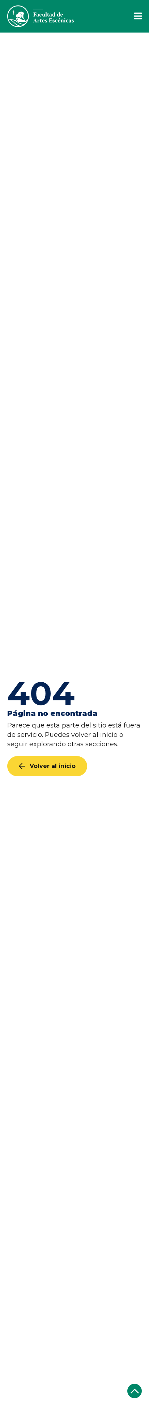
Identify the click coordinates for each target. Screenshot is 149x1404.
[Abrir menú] (133, 16)
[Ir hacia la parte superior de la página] (134, 1391)
